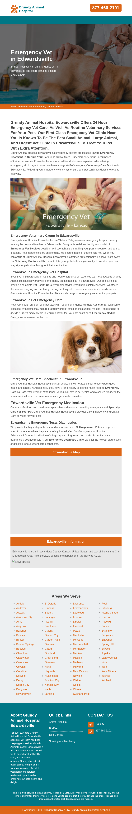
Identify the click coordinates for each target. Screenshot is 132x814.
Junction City (52, 680)
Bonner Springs (25, 644)
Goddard (50, 653)
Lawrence (78, 603)
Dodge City (22, 684)
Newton (77, 675)
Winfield (106, 680)
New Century (80, 671)
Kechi (48, 689)
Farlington (50, 617)
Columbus (22, 662)
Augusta (21, 626)
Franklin (49, 621)
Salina (105, 626)
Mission (77, 657)
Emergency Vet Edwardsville (48, 106)
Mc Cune (78, 639)
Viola (105, 662)
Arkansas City (24, 617)
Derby (19, 680)
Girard (48, 648)
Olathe (77, 680)
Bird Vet (53, 728)
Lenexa (77, 617)
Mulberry (78, 662)
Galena (49, 630)
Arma (19, 621)
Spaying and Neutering (62, 741)
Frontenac (50, 626)
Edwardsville (25, 106)
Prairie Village (110, 612)
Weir (104, 666)
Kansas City (52, 684)
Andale (20, 603)
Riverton (106, 617)
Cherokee (22, 653)
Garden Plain (52, 639)
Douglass (21, 689)
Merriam (77, 653)
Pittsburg (107, 608)
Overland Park (81, 693)
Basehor (21, 630)
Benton (20, 639)
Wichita (106, 675)
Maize (76, 630)
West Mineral (109, 671)
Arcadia (20, 612)
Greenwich (51, 662)
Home (13, 106)
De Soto (21, 675)
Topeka (106, 653)
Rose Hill (107, 621)
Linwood (78, 626)
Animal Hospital (58, 722)
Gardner (49, 644)
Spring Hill (108, 644)
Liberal (77, 621)
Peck (104, 603)
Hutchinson (51, 675)
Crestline (21, 671)
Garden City (51, 635)
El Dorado (50, 603)
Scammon (107, 630)
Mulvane (78, 666)
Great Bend (51, 657)
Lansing (49, 693)
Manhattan (79, 635)
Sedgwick (107, 635)
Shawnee (107, 639)
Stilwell (106, 648)
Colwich (21, 666)
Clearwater (22, 657)
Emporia (49, 608)
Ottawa (77, 689)
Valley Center (109, 657)
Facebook (104, 810)
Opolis (76, 684)
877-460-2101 (105, 7)
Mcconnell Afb (81, 644)
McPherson (79, 648)
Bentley (20, 635)
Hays (48, 666)
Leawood (78, 612)
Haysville (50, 671)
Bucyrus (21, 648)
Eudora (49, 612)
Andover (21, 608)
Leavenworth (80, 608)
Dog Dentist (56, 734)
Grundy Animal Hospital (84, 810)
